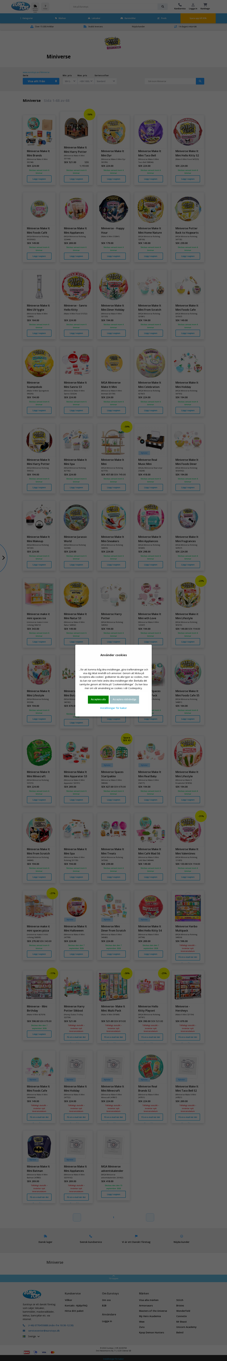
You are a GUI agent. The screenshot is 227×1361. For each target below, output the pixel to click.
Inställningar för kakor (113, 708)
